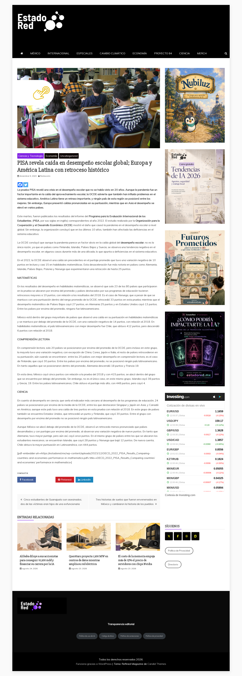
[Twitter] (25, 184)
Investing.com (187, 495)
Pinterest (66, 479)
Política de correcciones (130, 636)
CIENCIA (184, 53)
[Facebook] (20, 184)
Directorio (173, 564)
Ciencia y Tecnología (30, 155)
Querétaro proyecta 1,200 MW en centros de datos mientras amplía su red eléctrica (88, 560)
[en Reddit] (195, 536)
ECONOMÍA (140, 53)
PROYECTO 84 (163, 53)
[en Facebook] (178, 536)
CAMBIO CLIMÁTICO (112, 53)
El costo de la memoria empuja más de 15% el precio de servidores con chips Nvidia (136, 560)
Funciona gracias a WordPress (94, 663)
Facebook (27, 479)
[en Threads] (186, 536)
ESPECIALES (85, 53)
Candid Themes (157, 663)
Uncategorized (69, 155)
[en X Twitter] (169, 536)
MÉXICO (35, 53)
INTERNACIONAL (58, 53)
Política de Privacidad (179, 550)
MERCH (202, 53)
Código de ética (108, 636)
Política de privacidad (154, 636)
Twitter (47, 479)
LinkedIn (85, 479)
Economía (51, 155)
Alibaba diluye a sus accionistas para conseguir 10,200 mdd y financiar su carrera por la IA (39, 560)
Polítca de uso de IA (87, 636)
